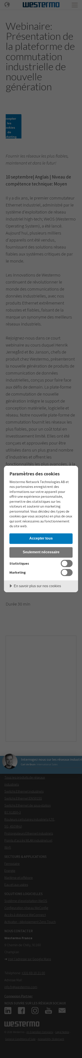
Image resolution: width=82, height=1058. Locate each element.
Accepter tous (41, 538)
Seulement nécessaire (41, 552)
